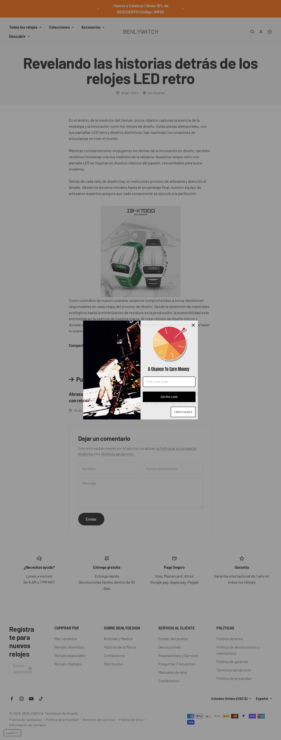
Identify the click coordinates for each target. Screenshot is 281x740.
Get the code (169, 396)
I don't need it (183, 412)
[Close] (193, 325)
